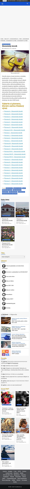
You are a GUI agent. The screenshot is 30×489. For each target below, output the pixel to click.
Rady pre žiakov (10, 281)
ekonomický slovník (7, 190)
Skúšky (15, 482)
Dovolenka (24, 480)
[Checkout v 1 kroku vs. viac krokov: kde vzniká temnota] (8, 398)
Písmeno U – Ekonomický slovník (13, 170)
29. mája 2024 (5, 247)
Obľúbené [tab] (5, 314)
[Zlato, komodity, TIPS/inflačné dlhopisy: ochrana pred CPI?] (22, 425)
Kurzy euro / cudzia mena (20, 326)
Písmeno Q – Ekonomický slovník (13, 159)
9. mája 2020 (13, 48)
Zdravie (24, 476)
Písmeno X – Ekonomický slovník (13, 178)
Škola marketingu (6, 480)
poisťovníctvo (21, 191)
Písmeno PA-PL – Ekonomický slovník (14, 151)
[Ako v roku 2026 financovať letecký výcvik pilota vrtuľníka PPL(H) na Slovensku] (6, 337)
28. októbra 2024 (6, 223)
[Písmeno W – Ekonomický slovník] (8, 209)
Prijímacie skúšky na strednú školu (18, 343)
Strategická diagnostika (16, 352)
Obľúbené (25, 318)
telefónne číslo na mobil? (12, 365)
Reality (21, 473)
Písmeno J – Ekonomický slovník (13, 135)
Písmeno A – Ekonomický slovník (13, 111)
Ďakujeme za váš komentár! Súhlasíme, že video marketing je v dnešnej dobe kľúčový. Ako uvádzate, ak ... (15, 370)
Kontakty (10, 471)
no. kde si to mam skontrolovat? (14, 385)
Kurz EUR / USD (10, 285)
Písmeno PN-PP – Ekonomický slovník (14, 154)
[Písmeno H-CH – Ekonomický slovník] (8, 233)
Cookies (24, 471)
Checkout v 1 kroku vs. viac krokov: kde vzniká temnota (7, 409)
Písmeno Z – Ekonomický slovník (13, 183)
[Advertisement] (15, 21)
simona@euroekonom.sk (21, 0)
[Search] (27, 3)
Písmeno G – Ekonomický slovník (13, 127)
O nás (15, 471)
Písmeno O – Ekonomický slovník (13, 149)
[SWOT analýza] (6, 353)
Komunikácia (9, 294)
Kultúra (13, 480)
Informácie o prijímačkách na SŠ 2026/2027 (16, 272)
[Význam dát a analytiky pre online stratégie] (8, 425)
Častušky (8, 308)
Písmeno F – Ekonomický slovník (13, 124)
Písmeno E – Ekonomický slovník (13, 122)
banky (24, 188)
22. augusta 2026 (6, 413)
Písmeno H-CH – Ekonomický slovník (14, 130)
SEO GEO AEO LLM (7, 475)
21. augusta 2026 (21, 415)
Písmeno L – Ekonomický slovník (13, 141)
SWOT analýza (15, 353)
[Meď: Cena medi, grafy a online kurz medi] (6, 322)
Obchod (18, 480)
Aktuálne (13, 318)
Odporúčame (14, 319)
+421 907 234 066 (12, 0)
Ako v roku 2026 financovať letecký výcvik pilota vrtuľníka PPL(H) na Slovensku (19, 337)
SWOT (3, 478)
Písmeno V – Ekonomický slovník (13, 173)
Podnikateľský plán (10, 303)
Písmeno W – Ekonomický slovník (13, 175)
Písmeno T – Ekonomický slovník (13, 167)
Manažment (16, 475)
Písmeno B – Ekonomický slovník (13, 114)
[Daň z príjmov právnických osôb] (8, 452)
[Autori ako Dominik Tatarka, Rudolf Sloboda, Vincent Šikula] (22, 398)
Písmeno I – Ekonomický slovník (13, 133)
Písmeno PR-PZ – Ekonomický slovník (14, 157)
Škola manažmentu (22, 478)
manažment (5, 191)
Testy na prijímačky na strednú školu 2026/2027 (13, 267)
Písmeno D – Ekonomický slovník (13, 119)
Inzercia (5, 471)
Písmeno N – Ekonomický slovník (13, 146)
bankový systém (17, 188)
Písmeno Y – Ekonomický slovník (13, 181)
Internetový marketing (7, 404)
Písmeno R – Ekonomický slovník (13, 162)
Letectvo (13, 334)
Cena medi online (10, 276)
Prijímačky (23, 475)
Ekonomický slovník (6, 44)
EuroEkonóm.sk (6, 48)
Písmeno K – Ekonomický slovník (13, 138)
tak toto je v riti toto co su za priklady (14, 374)
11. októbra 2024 (21, 223)
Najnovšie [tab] (13, 314)
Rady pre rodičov (10, 290)
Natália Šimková (6, 438)
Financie (12, 476)
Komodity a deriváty (19, 318)
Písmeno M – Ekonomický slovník (13, 143)
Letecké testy (9, 473)
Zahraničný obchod (6, 458)
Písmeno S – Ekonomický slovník (13, 165)
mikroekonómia (13, 191)
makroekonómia (17, 190)
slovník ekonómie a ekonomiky (10, 193)
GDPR (19, 471)
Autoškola (16, 473)
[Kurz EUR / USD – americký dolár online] (6, 329)
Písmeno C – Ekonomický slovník (13, 116)
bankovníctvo (9, 188)
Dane (18, 431)
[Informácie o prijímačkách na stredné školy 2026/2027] (6, 345)
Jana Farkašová (6, 412)
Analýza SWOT (9, 299)
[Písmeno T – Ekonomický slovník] (22, 209)
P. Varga (19, 414)
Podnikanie (19, 404)
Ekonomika (18, 476)
